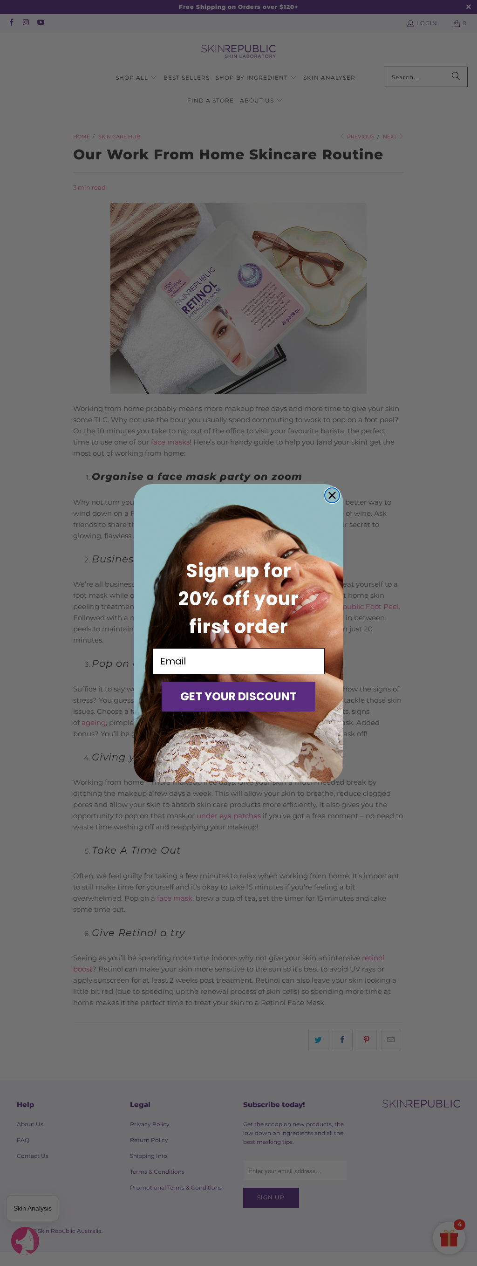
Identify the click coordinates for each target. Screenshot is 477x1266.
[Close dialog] (332, 495)
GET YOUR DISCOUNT (238, 696)
